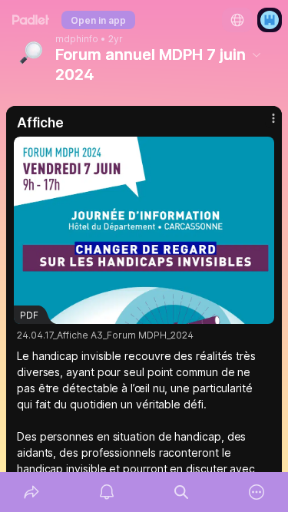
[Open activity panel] (106, 492)
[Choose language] (237, 20)
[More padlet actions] (256, 492)
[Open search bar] (182, 492)
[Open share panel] (31, 492)
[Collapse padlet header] (256, 54)
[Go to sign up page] (269, 20)
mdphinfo (76, 39)
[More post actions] (263, 124)
